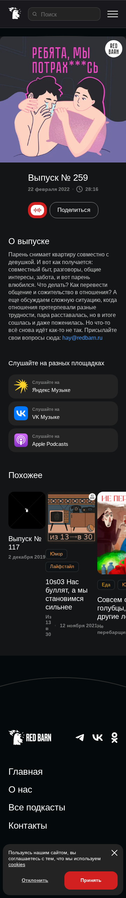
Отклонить (35, 880)
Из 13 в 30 (48, 625)
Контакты (27, 825)
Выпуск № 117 (24, 543)
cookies (16, 864)
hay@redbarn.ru (82, 338)
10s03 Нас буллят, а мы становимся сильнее (67, 594)
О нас (20, 789)
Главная (25, 771)
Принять (91, 880)
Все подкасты (36, 807)
